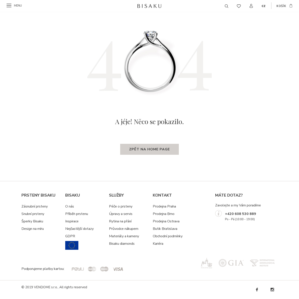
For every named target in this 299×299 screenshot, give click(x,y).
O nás (69, 206)
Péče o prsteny (120, 206)
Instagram (272, 289)
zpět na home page (149, 149)
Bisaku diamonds (122, 243)
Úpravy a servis (120, 213)
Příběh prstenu (76, 213)
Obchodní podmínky (168, 236)
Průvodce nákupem (123, 228)
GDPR (70, 236)
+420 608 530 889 (240, 213)
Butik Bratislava (165, 228)
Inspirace (72, 221)
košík (281, 6)
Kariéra (158, 243)
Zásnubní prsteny (34, 206)
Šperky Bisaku (32, 221)
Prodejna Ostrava (166, 221)
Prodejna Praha (164, 206)
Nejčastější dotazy (79, 228)
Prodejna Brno (163, 213)
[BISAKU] (149, 6)
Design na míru (32, 228)
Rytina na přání (120, 221)
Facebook (256, 289)
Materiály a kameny (124, 236)
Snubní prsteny (32, 213)
